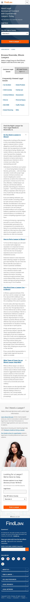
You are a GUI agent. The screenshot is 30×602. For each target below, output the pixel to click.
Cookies (23, 598)
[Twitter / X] (13, 558)
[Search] (27, 2)
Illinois (13, 49)
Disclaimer (16, 598)
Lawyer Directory (5, 49)
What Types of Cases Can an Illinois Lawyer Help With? (13, 361)
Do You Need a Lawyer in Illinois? (12, 136)
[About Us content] (27, 569)
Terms (3, 598)
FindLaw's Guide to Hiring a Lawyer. (14, 430)
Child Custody (7, 90)
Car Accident (7, 85)
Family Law (19, 90)
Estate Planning (8, 110)
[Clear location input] (27, 33)
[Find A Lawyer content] (27, 574)
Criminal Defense (8, 95)
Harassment (19, 95)
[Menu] (2, 2)
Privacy (9, 598)
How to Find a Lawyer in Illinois (14, 239)
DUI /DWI (6, 105)
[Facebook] (2, 558)
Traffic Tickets (20, 105)
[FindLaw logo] (9, 2)
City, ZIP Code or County (8, 30)
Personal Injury (20, 100)
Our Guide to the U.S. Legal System (11, 433)
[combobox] (15, 26)
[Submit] (27, 549)
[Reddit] (23, 558)
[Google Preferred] (2, 564)
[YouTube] (8, 558)
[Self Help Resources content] (27, 579)
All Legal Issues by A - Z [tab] (22, 70)
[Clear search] (24, 499)
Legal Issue (4, 23)
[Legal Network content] (27, 589)
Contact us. (16, 536)
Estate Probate (20, 85)
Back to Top (16, 516)
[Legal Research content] (27, 584)
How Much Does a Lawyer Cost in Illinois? (14, 288)
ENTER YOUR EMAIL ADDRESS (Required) (12, 546)
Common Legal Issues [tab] (8, 70)
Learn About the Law (7, 417)
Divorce (5, 100)
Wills (17, 110)
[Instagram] (18, 558)
